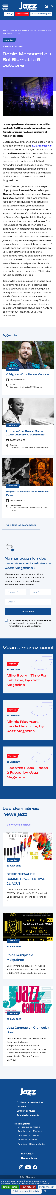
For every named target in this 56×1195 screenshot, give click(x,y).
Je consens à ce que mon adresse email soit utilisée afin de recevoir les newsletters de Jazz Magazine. (30, 623)
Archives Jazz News (28, 1136)
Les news (15, 31)
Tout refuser (28, 1187)
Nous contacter (29, 1158)
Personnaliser (46, 1187)
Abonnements (22, 14)
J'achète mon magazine (41, 14)
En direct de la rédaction (30, 1102)
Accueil (6, 31)
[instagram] (21, 1169)
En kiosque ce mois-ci (29, 1127)
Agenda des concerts (28, 1115)
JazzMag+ (9, 14)
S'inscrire (28, 611)
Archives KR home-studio (31, 1144)
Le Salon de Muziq (26, 1111)
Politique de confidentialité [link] (26, 1191)
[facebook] (35, 1169)
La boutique (27, 1154)
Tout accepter (10, 1187)
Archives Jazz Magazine (30, 1131)
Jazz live (25, 31)
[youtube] (28, 1169)
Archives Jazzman (27, 1140)
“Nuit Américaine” (41, 146)
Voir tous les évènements (21, 525)
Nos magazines (22, 1124)
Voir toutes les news (19, 825)
